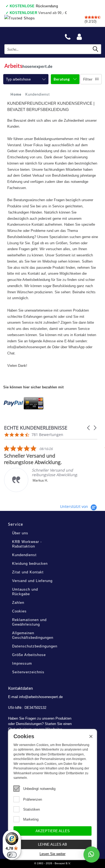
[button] (88, 428)
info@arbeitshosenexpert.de (41, 697)
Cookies (19, 611)
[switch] (12, 855)
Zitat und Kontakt (28, 572)
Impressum (22, 663)
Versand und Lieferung (32, 581)
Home (16, 94)
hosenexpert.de (28, 65)
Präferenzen (32, 799)
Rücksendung (34, 6)
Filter (88, 79)
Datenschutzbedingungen (34, 646)
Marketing (30, 819)
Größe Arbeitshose (29, 655)
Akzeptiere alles (53, 831)
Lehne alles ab (52, 844)
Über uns (20, 533)
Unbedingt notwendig (39, 789)
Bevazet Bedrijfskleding (29, 35)
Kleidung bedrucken (30, 564)
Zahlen (18, 603)
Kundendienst (24, 555)
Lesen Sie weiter (52, 854)
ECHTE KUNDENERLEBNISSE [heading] (35, 428)
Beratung (62, 79)
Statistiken (31, 809)
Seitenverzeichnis (28, 672)
